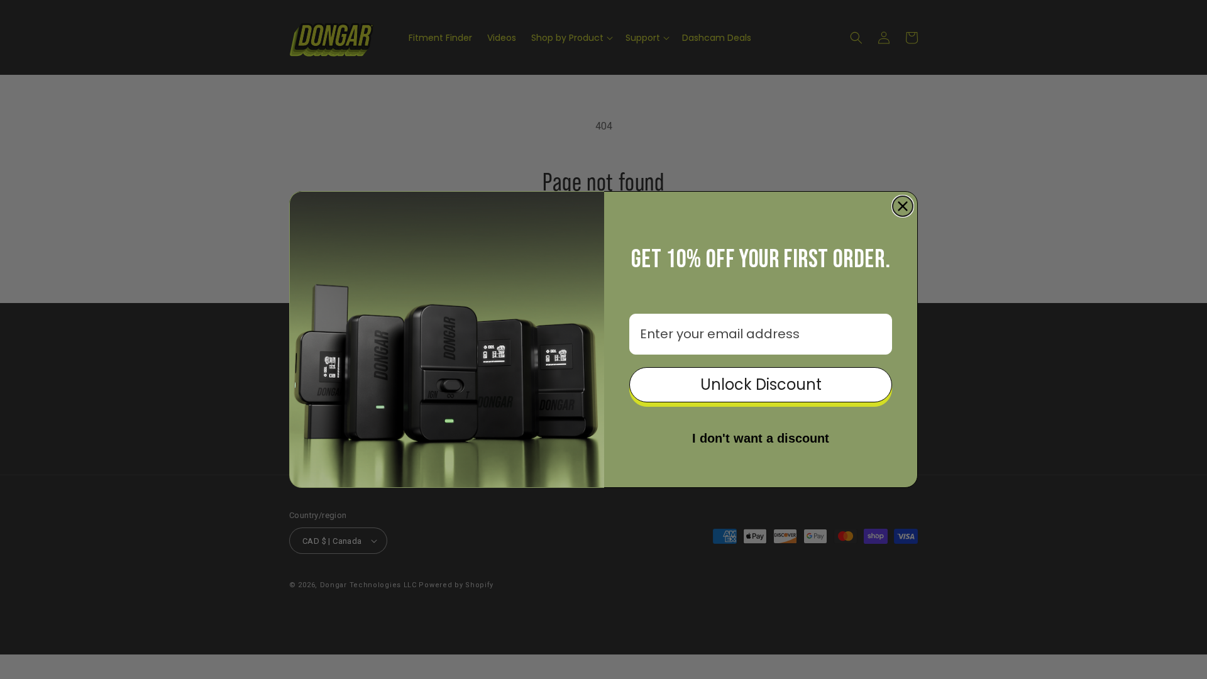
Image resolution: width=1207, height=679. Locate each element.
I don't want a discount (760, 438)
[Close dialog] (903, 206)
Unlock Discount (761, 384)
